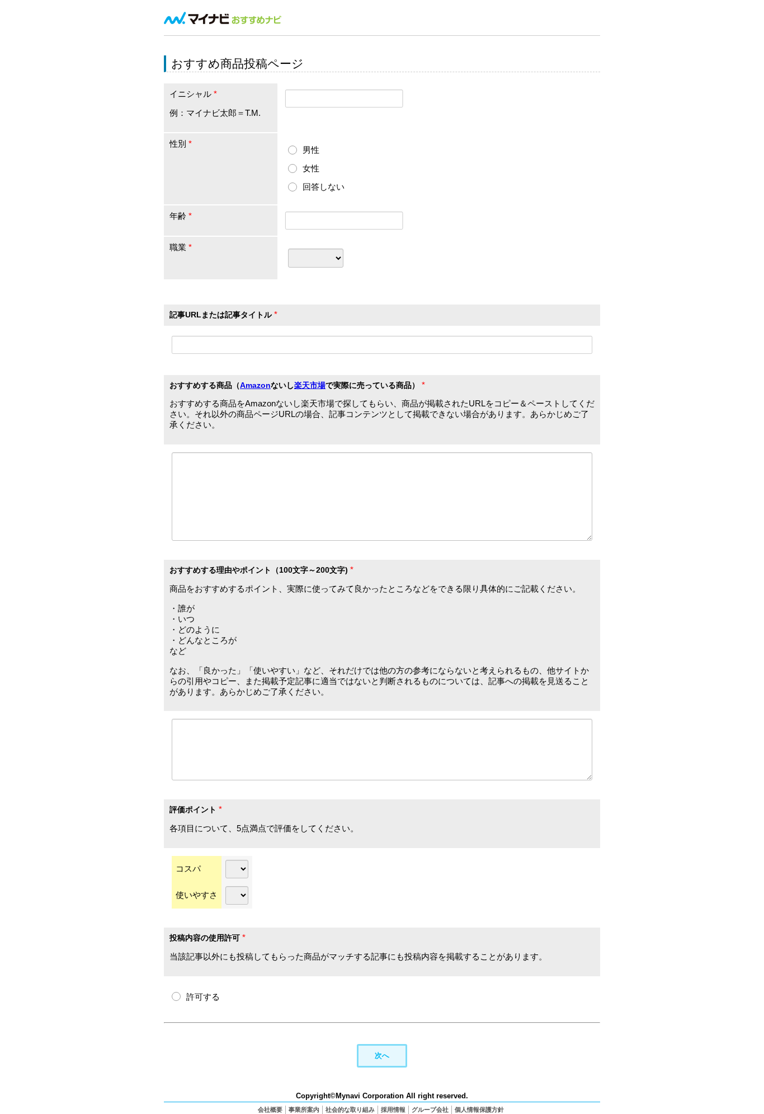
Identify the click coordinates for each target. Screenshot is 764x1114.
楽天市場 (310, 385)
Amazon (255, 385)
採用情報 (393, 1109)
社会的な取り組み (350, 1109)
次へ (382, 1055)
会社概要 (270, 1109)
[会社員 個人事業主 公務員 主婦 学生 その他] (315, 257)
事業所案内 (304, 1109)
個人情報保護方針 (479, 1109)
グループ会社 (430, 1109)
